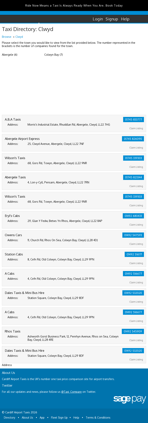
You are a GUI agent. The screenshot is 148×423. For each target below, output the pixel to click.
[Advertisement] (74, 86)
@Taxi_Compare (71, 391)
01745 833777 (133, 119)
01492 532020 (133, 293)
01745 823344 (133, 177)
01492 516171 (134, 254)
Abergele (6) (9, 54)
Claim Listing (136, 128)
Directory (9, 417)
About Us (27, 417)
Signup (112, 18)
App (42, 417)
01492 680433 (133, 215)
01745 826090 (133, 138)
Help (125, 18)
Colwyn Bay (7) (53, 54)
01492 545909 (133, 331)
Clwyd (19, 36)
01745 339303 (133, 158)
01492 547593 (133, 235)
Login (98, 18)
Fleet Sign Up (59, 417)
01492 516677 (133, 273)
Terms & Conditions (98, 417)
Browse (6, 36)
